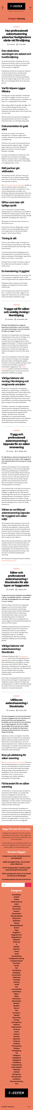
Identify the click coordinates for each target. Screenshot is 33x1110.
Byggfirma (16, 932)
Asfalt (16, 904)
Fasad (16, 954)
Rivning (16, 1020)
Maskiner (16, 1006)
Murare (16, 1008)
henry (11, 451)
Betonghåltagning (16, 925)
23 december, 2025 (22, 319)
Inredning (16, 980)
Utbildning (16, 1069)
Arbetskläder (16, 894)
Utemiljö (16, 1072)
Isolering (16, 982)
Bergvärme (17, 918)
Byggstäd (16, 939)
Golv (16, 968)
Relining (16, 1015)
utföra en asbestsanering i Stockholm (14, 762)
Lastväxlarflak (16, 989)
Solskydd (16, 1041)
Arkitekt (16, 897)
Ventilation (16, 1079)
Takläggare (16, 1055)
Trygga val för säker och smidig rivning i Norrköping (16, 312)
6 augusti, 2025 (22, 589)
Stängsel (16, 1048)
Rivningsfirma (16, 1022)
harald (11, 319)
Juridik (16, 984)
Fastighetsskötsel (16, 961)
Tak (16, 1053)
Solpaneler (16, 1039)
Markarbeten (16, 1001)
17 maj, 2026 (22, 44)
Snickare (16, 1034)
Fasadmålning (16, 956)
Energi (16, 951)
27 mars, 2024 (22, 710)
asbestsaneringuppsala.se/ (9, 560)
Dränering (16, 942)
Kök (16, 987)
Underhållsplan (16, 1067)
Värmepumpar (16, 1076)
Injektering (16, 977)
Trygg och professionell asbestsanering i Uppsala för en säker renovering (16, 441)
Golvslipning (16, 970)
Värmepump (16, 1074)
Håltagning (16, 972)
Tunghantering (16, 1065)
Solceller (16, 1036)
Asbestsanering (16, 902)
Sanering (16, 26)
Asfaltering (16, 906)
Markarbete (16, 998)
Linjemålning (16, 991)
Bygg (16, 930)
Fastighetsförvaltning (16, 958)
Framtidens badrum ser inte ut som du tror (16, 879)
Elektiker (16, 946)
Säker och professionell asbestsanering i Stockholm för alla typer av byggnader (16, 579)
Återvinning (16, 909)
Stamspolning (16, 1046)
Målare (16, 994)
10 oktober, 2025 (22, 451)
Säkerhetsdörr (16, 1027)
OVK (16, 1010)
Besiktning (16, 920)
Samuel (12, 710)
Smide (16, 1032)
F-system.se (10, 1106)
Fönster (16, 965)
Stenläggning (16, 1050)
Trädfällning (16, 1062)
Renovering (16, 1017)
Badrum (16, 911)
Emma (13, 44)
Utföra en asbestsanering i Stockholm (16, 703)
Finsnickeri (16, 963)
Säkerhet (16, 1024)
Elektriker (16, 949)
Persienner (16, 1013)
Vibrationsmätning (16, 1081)
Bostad (16, 928)
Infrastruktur (16, 975)
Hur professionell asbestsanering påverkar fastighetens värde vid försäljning (16, 35)
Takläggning (16, 1058)
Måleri (16, 996)
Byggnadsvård (16, 935)
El (16, 944)
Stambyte (16, 1043)
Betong (16, 923)
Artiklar (16, 899)
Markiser (16, 1003)
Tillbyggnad (16, 1060)
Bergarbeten (16, 913)
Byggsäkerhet (16, 937)
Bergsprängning (16, 916)
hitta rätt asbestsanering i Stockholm (14, 185)
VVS (16, 1084)
